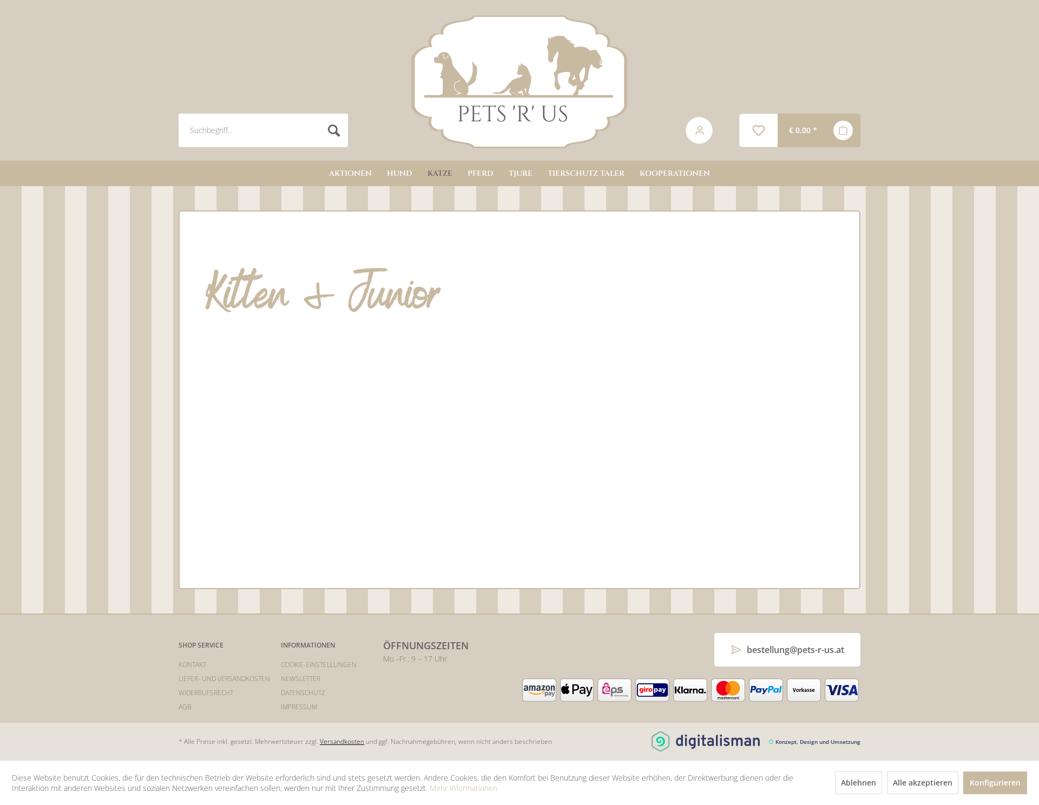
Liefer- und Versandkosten (224, 678)
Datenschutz (303, 692)
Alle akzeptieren (922, 782)
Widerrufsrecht (206, 692)
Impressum (299, 706)
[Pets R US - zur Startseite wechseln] (519, 81)
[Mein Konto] (692, 130)
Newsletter (300, 678)
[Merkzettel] (758, 130)
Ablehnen (858, 782)
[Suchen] (334, 130)
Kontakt (192, 664)
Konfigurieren (995, 782)
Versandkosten (342, 741)
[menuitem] (420, 130)
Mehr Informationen (463, 788)
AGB (185, 706)
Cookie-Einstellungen (319, 664)
